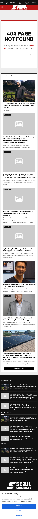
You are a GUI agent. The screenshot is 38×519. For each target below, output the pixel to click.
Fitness (5, 81)
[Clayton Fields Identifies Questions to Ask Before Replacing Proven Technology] (19, 305)
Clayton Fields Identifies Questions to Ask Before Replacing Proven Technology (17, 319)
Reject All (19, 515)
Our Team (19, 3)
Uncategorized (7, 114)
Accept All (19, 505)
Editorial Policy (27, 3)
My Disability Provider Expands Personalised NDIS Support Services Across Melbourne (18, 250)
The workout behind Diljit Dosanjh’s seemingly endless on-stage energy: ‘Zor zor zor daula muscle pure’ (19, 105)
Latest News (8, 76)
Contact (34, 2)
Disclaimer (13, 2)
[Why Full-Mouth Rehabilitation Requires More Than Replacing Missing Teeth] (19, 272)
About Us (6, 3)
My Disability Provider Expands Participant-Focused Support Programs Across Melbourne (18, 213)
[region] (19, 505)
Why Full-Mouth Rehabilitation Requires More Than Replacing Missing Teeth (19, 285)
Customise (19, 510)
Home (1, 2)
